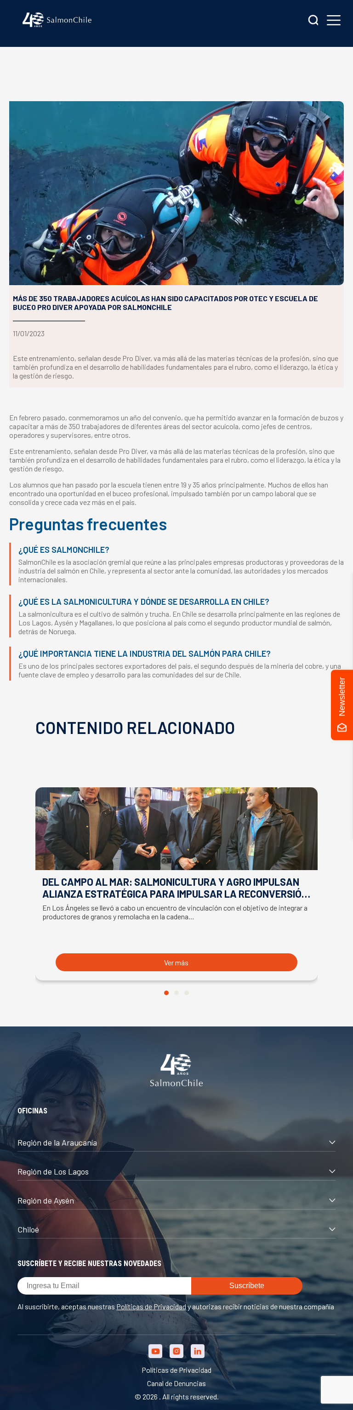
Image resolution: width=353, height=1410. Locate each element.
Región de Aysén (45, 1200)
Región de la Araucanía (57, 1142)
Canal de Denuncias (176, 1383)
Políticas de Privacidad (151, 1306)
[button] (166, 993)
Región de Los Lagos (53, 1171)
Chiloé (28, 1229)
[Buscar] (313, 21)
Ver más (176, 962)
